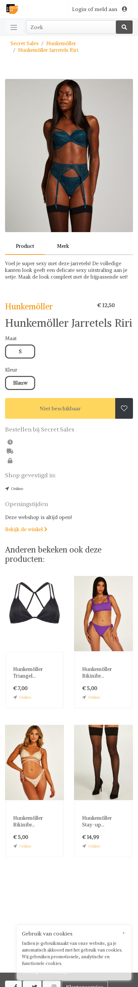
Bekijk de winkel (26, 529)
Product (25, 246)
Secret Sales (24, 43)
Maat (11, 338)
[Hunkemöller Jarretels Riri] (69, 155)
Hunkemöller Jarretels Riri (48, 50)
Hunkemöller (61, 43)
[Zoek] (124, 27)
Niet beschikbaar (60, 408)
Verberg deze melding (44, 972)
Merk (63, 246)
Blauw (20, 383)
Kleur (11, 370)
